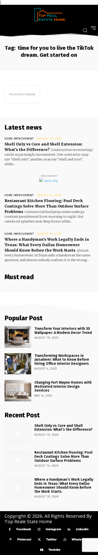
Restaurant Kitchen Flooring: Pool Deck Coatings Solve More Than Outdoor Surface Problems (47, 206)
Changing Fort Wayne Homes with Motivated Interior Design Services (63, 386)
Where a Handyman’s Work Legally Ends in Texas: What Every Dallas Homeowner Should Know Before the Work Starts (47, 244)
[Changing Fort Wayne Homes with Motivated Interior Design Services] (18, 390)
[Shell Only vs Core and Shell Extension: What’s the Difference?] (18, 434)
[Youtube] (42, 550)
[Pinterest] (11, 540)
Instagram (53, 529)
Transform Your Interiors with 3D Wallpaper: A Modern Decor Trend (63, 330)
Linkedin (82, 529)
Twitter (51, 539)
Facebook (23, 529)
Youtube (54, 549)
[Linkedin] (69, 529)
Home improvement (19, 138)
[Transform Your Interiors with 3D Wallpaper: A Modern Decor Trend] (18, 337)
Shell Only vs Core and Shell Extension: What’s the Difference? (63, 427)
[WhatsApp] (65, 540)
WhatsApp (79, 539)
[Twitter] (39, 540)
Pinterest (24, 539)
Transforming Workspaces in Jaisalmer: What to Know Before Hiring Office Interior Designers (61, 359)
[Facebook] (10, 529)
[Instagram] (39, 529)
